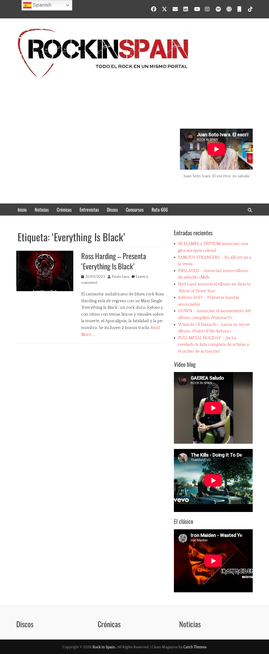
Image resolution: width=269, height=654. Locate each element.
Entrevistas (89, 209)
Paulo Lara (120, 277)
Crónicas (64, 209)
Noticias (42, 209)
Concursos (135, 209)
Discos (112, 209)
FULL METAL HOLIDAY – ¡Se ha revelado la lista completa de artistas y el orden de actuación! (213, 345)
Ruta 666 (160, 209)
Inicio (22, 209)
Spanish (41, 5)
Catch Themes (194, 647)
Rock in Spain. (104, 647)
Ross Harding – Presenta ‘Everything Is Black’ (113, 260)
